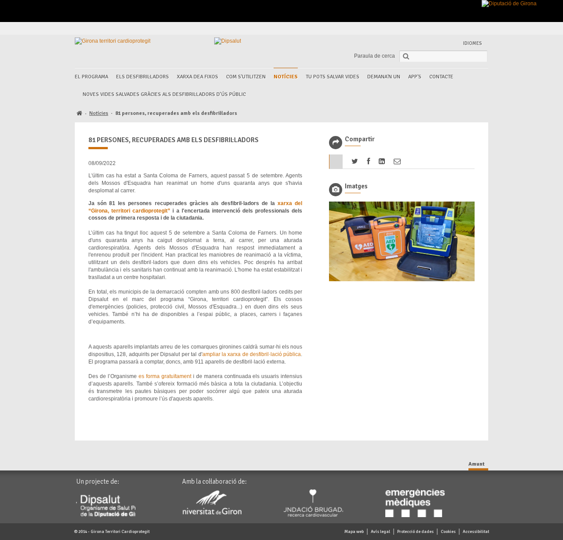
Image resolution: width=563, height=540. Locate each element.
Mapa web (354, 531)
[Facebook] (430, 28)
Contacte (441, 76)
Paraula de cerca (374, 56)
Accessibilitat (476, 531)
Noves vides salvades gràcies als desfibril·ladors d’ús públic (164, 94)
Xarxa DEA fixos (197, 76)
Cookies (448, 531)
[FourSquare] (460, 28)
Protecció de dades (415, 531)
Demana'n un (383, 76)
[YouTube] (470, 28)
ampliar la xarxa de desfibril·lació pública (251, 354)
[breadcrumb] (79, 113)
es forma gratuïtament (166, 376)
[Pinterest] (450, 28)
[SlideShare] (480, 28)
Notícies (286, 76)
